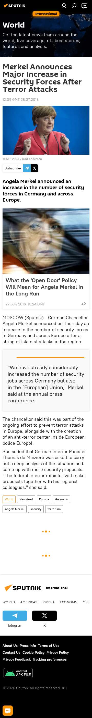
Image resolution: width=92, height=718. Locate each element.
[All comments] (8, 710)
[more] (83, 304)
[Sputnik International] (15, 7)
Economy (68, 602)
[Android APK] (18, 673)
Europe (44, 499)
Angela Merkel (14, 509)
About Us (10, 645)
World (9, 499)
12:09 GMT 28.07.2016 (21, 99)
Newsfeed (26, 499)
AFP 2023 (12, 159)
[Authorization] (64, 6)
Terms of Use (49, 645)
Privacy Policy (58, 652)
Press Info (28, 645)
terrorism (54, 509)
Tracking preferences (50, 659)
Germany (61, 499)
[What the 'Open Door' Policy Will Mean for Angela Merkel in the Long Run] (46, 241)
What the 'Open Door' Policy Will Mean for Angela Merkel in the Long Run (44, 287)
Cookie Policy (33, 652)
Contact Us (11, 652)
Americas (28, 602)
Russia (48, 602)
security (35, 509)
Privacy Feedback (17, 659)
